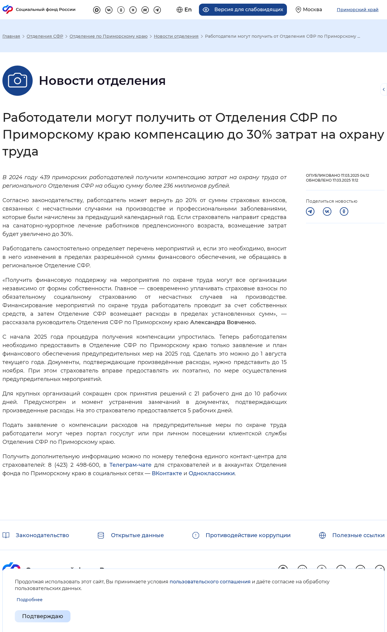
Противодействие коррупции (248, 535)
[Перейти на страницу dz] (133, 9)
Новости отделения (176, 36)
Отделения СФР (45, 36)
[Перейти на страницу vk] (108, 9)
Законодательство (42, 535)
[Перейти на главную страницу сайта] (39, 9)
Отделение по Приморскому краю (109, 36)
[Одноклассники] (344, 211)
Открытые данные (137, 535)
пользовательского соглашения (210, 582)
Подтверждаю (42, 616)
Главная (11, 36)
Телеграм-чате (130, 465)
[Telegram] (310, 211)
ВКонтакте (167, 473)
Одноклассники (212, 473)
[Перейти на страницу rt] (145, 9)
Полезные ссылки (358, 535)
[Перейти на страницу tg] (157, 9)
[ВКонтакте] (327, 211)
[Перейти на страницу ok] (121, 9)
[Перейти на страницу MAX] (96, 9)
